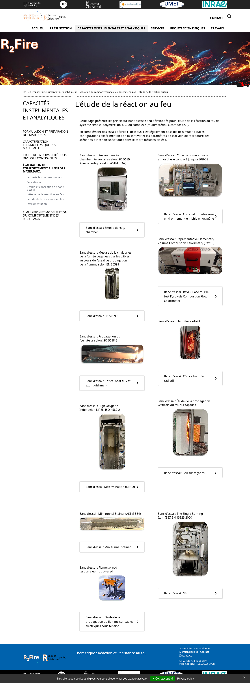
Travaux (217, 28)
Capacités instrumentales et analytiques (111, 28)
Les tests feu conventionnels (44, 177)
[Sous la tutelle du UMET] (172, 4)
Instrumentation (37, 204)
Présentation (61, 28)
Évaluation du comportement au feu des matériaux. (107, 92)
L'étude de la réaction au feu (45, 194)
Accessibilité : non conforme (194, 648)
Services (157, 28)
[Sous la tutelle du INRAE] (214, 4)
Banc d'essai (34, 182)
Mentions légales (188, 651)
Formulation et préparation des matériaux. (45, 133)
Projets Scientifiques (187, 28)
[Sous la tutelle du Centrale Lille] (130, 4)
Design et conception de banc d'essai (45, 188)
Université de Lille (188, 661)
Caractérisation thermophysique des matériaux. (39, 145)
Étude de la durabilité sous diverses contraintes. (45, 156)
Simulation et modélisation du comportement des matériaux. (45, 215)
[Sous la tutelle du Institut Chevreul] (93, 4)
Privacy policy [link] (185, 678)
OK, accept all (164, 678)
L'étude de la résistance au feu (45, 199)
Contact (217, 18)
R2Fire (26, 92)
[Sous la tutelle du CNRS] (63, 4)
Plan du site (185, 655)
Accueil (38, 28)
